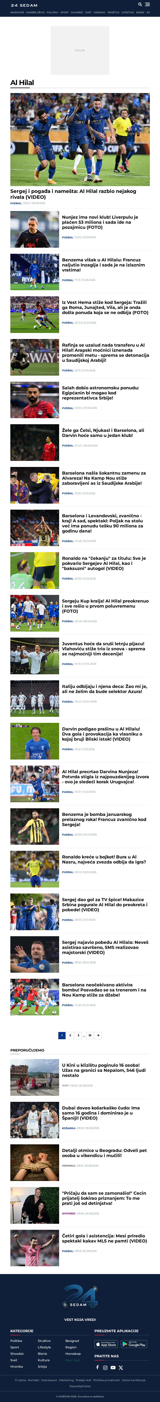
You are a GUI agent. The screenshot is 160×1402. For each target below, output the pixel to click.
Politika (52, 12)
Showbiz (77, 12)
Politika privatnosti (106, 1380)
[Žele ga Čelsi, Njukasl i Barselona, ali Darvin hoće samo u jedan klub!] (34, 442)
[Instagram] (105, 1368)
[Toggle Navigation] (147, 4)
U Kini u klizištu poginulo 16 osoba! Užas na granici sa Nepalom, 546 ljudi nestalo (104, 1070)
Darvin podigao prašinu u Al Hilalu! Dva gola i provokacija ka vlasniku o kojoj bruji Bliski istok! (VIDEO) (102, 734)
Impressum (49, 1380)
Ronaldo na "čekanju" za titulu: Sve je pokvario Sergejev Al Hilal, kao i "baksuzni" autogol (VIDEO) (104, 563)
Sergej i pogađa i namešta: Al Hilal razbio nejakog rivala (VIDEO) (73, 194)
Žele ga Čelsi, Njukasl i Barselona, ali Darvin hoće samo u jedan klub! (103, 433)
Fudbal (15, 203)
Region (71, 1347)
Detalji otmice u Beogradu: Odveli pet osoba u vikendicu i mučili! (104, 1153)
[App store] (106, 1344)
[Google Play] (134, 1344)
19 (90, 1035)
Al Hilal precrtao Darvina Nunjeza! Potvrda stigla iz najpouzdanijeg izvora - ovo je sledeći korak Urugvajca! (105, 777)
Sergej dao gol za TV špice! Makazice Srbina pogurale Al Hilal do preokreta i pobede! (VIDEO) (105, 905)
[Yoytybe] (113, 1368)
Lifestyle (128, 12)
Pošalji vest (83, 1380)
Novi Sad (72, 1360)
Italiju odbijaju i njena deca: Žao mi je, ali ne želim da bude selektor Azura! (104, 689)
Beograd (72, 1341)
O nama (20, 1380)
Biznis (140, 12)
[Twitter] (121, 1368)
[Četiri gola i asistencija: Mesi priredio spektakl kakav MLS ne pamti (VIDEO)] (34, 1248)
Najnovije (17, 12)
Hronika (99, 12)
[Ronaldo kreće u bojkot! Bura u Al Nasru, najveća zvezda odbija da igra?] (34, 869)
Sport (64, 12)
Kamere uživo (35, 12)
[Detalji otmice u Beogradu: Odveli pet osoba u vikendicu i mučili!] (34, 1162)
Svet (88, 12)
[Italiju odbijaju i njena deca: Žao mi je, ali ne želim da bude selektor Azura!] (34, 698)
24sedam (64, 1396)
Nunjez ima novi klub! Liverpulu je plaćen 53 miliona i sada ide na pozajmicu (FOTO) (100, 222)
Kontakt (33, 1380)
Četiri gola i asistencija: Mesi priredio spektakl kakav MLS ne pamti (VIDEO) (104, 1239)
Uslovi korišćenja (133, 1380)
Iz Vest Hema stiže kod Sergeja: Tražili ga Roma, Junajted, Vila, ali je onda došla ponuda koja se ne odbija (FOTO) (105, 307)
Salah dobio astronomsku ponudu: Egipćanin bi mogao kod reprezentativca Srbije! (100, 393)
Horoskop (73, 1353)
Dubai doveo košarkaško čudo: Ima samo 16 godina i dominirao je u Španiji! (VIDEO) (101, 1113)
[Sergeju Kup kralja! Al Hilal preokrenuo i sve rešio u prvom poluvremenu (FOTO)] (34, 613)
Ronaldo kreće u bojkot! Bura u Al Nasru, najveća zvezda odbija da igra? (104, 860)
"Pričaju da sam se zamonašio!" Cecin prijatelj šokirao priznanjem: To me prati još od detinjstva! (104, 1198)
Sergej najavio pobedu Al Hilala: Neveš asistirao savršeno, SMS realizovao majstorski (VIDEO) (105, 947)
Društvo (113, 12)
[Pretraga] (140, 4)
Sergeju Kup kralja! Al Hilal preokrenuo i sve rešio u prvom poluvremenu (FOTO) (105, 606)
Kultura (44, 1360)
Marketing (66, 1380)
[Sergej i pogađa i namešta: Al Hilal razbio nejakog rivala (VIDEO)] (80, 139)
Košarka (68, 1128)
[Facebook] (97, 1368)
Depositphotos (80, 1386)
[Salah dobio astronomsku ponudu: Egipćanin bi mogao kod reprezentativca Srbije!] (34, 400)
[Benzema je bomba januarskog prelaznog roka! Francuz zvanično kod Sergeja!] (34, 826)
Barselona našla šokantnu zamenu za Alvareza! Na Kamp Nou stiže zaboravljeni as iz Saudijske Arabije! (104, 478)
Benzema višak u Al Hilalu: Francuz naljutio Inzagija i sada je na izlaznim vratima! (103, 265)
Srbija (42, 1366)
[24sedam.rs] (24, 5)
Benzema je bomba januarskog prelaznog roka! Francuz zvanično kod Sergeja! (104, 819)
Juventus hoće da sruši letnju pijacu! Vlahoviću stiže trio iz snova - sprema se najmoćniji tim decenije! (103, 649)
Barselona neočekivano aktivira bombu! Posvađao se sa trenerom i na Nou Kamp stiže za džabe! (104, 990)
